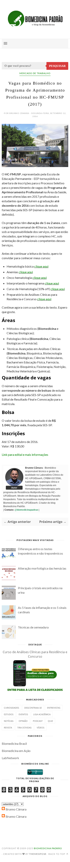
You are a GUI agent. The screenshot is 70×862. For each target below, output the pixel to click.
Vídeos (40, 727)
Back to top (57, 853)
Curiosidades (11, 707)
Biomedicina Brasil (14, 743)
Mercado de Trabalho (35, 73)
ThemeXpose (37, 853)
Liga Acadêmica (42, 714)
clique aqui (41, 266)
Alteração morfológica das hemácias (42, 568)
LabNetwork (10, 758)
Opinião (23, 720)
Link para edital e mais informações (25, 454)
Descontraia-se (33, 707)
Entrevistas (53, 707)
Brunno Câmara (16, 809)
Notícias (8, 720)
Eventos (23, 714)
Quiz (50, 720)
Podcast (38, 720)
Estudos (8, 714)
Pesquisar (57, 65)
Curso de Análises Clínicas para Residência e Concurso (35, 654)
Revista (8, 727)
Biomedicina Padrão (48, 848)
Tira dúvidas (24, 727)
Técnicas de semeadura (33, 627)
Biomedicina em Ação (16, 751)
